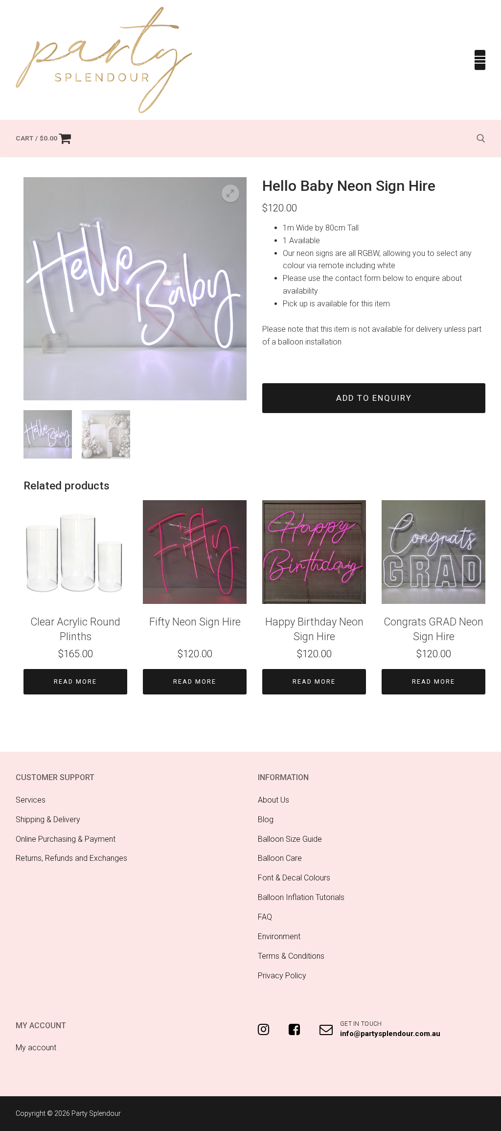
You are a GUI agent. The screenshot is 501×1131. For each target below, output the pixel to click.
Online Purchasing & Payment (65, 839)
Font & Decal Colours (294, 877)
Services (31, 800)
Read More (75, 681)
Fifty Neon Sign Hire (195, 622)
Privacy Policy (282, 975)
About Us (273, 800)
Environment (279, 936)
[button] (230, 193)
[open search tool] (481, 138)
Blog (265, 819)
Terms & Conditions (291, 956)
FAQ (265, 917)
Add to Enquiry (374, 398)
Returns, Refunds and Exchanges (71, 858)
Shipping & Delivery (48, 819)
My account (36, 1047)
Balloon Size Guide (290, 839)
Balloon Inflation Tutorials (301, 897)
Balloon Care (280, 858)
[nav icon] (480, 60)
